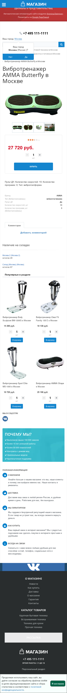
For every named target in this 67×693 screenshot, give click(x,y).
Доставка (33, 591)
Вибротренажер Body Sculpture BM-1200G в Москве (17, 319)
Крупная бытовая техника (33, 615)
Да (26, 56)
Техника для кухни (33, 623)
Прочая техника (33, 627)
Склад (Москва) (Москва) (13, 264)
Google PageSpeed (40, 17)
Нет (10, 56)
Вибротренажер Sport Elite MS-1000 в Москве (15, 385)
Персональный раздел (33, 668)
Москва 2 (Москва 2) (11, 255)
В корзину (16, 340)
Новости (33, 583)
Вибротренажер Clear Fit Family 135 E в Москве (47, 319)
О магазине (33, 595)
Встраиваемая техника (33, 619)
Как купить (33, 587)
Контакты (33, 603)
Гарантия (34, 599)
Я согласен (58, 683)
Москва (18, 38)
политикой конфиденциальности (21, 688)
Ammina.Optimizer (55, 13)
